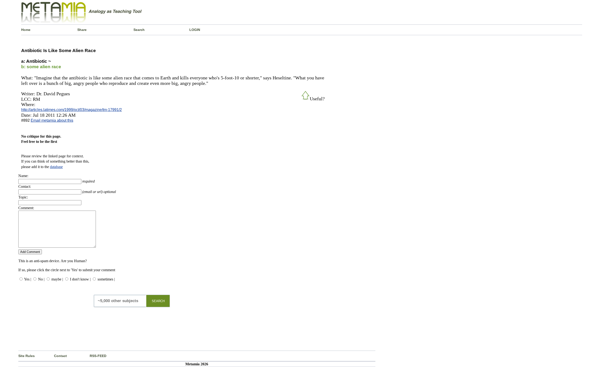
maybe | (57, 279)
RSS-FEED (98, 356)
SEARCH (158, 301)
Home (25, 30)
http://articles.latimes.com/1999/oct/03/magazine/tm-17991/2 (71, 110)
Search (139, 30)
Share (82, 30)
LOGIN (194, 30)
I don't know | (80, 279)
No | (41, 279)
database (56, 167)
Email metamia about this (52, 120)
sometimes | (106, 279)
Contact (60, 356)
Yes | (27, 279)
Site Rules (26, 356)
